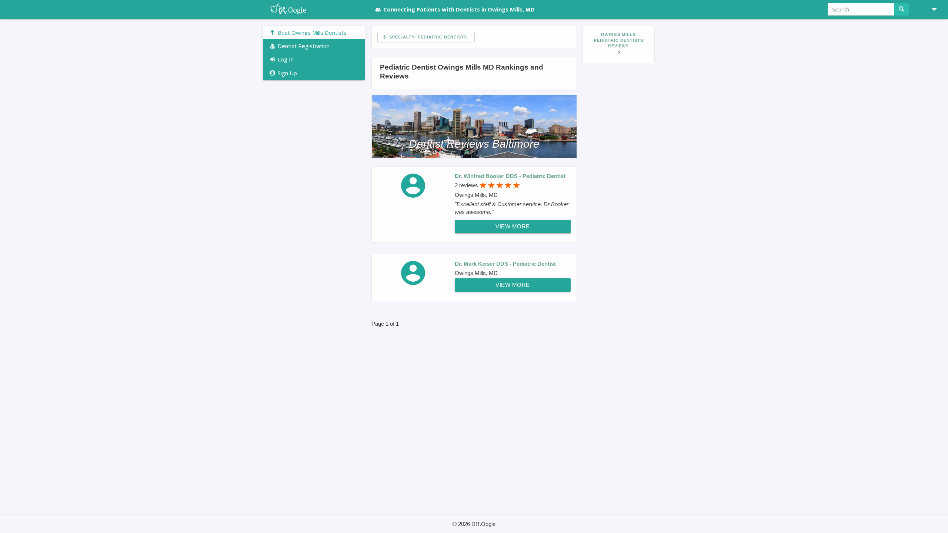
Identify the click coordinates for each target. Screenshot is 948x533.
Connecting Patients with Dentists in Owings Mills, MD (459, 9)
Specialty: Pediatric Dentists (427, 37)
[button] (931, 9)
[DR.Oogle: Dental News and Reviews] (314, 9)
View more (512, 226)
